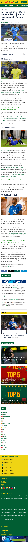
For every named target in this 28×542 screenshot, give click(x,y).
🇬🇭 (12, 488)
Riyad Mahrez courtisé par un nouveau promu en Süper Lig (13, 500)
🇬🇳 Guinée (4, 430)
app (24, 2)
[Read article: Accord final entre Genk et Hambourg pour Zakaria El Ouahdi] (14, 324)
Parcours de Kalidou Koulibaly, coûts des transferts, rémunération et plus (13, 241)
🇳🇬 (14, 487)
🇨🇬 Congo (3, 421)
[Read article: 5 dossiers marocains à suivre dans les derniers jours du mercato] (14, 394)
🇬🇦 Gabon (4, 427)
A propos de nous (6, 507)
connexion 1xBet (14, 299)
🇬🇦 (12, 487)
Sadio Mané (4, 82)
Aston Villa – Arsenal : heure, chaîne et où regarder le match (14, 498)
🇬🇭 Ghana (4, 432)
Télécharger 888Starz (8, 468)
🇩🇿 (1, 487)
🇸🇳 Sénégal (10, 266)
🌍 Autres (3, 449)
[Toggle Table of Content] (24, 54)
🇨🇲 (6, 487)
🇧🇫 (4, 487)
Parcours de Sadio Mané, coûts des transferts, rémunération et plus (11, 109)
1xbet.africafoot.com (6, 533)
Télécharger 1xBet (8, 459)
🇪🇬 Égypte (4, 425)
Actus (6, 9)
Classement (5, 347)
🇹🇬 (9, 488)
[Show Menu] (1, 2)
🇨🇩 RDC (3, 441)
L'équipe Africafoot (7, 337)
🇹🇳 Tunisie (4, 447)
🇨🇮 (9, 487)
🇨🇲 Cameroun (24, 5)
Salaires (2, 484)
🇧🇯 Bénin (11, 5)
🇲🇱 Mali (3, 434)
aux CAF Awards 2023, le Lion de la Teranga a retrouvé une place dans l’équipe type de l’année (13, 118)
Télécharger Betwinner (9, 465)
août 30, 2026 (15, 337)
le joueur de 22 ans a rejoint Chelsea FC (14, 171)
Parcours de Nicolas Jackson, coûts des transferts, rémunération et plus (12, 181)
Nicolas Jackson (5, 150)
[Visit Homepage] (11, 2)
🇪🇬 (11, 487)
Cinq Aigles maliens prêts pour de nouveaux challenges (12, 379)
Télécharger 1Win (7, 462)
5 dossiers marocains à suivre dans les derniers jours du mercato (13, 399)
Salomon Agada (4, 22)
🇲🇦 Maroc (3, 436)
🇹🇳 (11, 488)
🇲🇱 (3, 488)
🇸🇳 (8, 488)
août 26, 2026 (5, 382)
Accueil (2, 9)
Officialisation (4, 482)
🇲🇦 (4, 488)
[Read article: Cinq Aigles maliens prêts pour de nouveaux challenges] (14, 375)
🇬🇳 (1, 488)
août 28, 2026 (5, 362)
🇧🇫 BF (17, 5)
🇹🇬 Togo (3, 445)
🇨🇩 (6, 488)
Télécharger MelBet (8, 470)
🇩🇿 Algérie (4, 5)
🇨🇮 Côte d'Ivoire (5, 423)
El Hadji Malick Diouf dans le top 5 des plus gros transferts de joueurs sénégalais (13, 359)
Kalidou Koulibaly (14, 218)
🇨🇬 (8, 487)
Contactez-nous (4, 526)
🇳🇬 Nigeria (4, 438)
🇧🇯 (3, 487)
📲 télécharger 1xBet (15, 287)
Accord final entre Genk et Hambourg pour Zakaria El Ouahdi (14, 495)
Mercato (3, 481)
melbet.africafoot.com (6, 534)
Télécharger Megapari (8, 473)
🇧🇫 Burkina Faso (5, 416)
